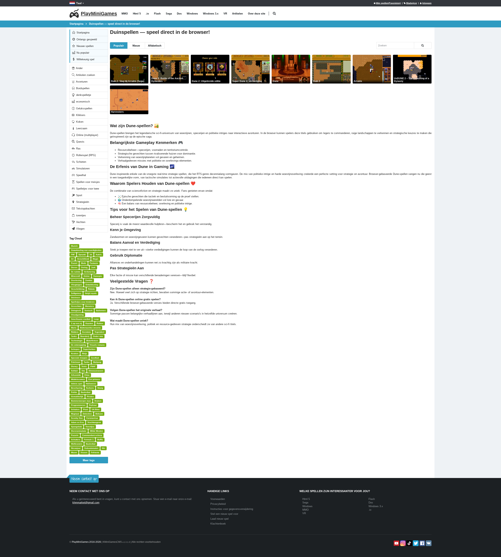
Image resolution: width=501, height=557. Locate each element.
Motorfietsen (92, 341)
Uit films (96, 409)
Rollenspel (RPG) (85, 155)
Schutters (75, 439)
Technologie (77, 341)
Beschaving (76, 388)
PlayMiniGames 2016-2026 (86, 542)
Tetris (84, 366)
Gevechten (76, 306)
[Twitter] (415, 543)
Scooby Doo (77, 418)
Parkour (93, 405)
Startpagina (82, 32)
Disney (74, 366)
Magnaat (75, 414)
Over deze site (256, 13)
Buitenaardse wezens (90, 328)
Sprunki (82, 254)
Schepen (75, 349)
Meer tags (89, 460)
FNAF (93, 366)
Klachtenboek (218, 523)
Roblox (100, 323)
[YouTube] (396, 543)
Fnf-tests (95, 452)
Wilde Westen (96, 431)
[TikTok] (409, 543)
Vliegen (80, 228)
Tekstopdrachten (85, 208)
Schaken (75, 409)
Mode (83, 263)
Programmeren (78, 405)
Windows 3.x (210, 13)
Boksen (99, 414)
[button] (274, 13)
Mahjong (97, 362)
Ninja (84, 353)
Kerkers (90, 388)
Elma (87, 375)
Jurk (93, 267)
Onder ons (98, 336)
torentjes (80, 215)
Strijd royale (91, 293)
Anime (87, 276)
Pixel (85, 409)
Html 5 (137, 13)
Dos (179, 13)
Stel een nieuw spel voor (224, 513)
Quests (79, 141)
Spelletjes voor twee (87, 188)
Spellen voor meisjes (87, 182)
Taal (79, 3)
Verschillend (83, 259)
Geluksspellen (83, 108)
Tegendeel (99, 332)
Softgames (76, 293)
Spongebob (76, 427)
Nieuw (136, 45)
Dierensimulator (78, 431)
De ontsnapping (78, 345)
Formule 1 (89, 439)
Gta (83, 371)
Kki (103, 448)
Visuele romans (97, 345)
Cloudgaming (77, 315)
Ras (78, 148)
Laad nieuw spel (219, 518)
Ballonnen (101, 310)
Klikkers (80, 115)
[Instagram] (402, 543)
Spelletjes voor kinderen (83, 302)
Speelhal (80, 175)
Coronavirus (92, 418)
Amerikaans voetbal (80, 319)
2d (72, 259)
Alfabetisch (154, 45)
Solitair (74, 371)
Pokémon (75, 362)
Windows (192, 13)
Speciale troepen (79, 358)
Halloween (91, 384)
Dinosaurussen (96, 371)
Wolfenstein (76, 444)
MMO (125, 13)
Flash (157, 13)
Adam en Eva (77, 422)
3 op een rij (76, 323)
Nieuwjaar (76, 448)
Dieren (74, 267)
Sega (169, 13)
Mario (73, 328)
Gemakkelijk (77, 396)
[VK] (428, 543)
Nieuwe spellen (85, 46)
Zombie (88, 280)
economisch (82, 101)
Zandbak (95, 358)
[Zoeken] (423, 45)
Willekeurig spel (85, 59)
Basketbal (85, 392)
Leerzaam (81, 128)
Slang (100, 388)
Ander (79, 68)
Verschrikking (77, 289)
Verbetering (89, 272)
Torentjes (90, 427)
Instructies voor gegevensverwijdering (231, 509)
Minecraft (75, 276)
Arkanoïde (76, 375)
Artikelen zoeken (85, 75)
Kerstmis (86, 332)
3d (91, 254)
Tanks (74, 336)
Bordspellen (82, 88)
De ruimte (75, 272)
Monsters (89, 306)
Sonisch (88, 310)
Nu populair (82, 52)
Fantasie (94, 263)
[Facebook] (422, 543)
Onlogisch (76, 310)
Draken (98, 401)
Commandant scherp (92, 435)
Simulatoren (82, 168)
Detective (87, 414)
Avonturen (81, 81)
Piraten (90, 396)
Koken (79, 121)
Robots (91, 289)
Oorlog (84, 267)
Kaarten (89, 323)
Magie (95, 259)
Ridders (74, 332)
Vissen (84, 452)
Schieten (80, 161)
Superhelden (89, 349)
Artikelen (237, 13)
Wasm (74, 452)
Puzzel (74, 263)
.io (147, 13)
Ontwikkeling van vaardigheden (86, 250)
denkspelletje (83, 94)
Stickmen (75, 297)
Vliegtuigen (76, 285)
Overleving (76, 280)
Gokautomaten (91, 448)
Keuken (74, 353)
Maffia (100, 439)
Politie (74, 392)
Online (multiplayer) (86, 135)
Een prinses (94, 379)
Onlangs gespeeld (86, 39)
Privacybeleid (218, 503)
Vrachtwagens (94, 422)
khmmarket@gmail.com (85, 502)
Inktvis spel (76, 384)
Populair (119, 45)
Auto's (99, 254)
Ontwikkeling (92, 285)
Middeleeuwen (78, 379)
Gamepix (97, 276)
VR (225, 13)
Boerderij (84, 336)
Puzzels (74, 435)
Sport (78, 195)
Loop (96, 319)
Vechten (80, 222)
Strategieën (82, 201)
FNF (73, 254)
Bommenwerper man (81, 401)
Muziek (74, 246)
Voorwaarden (217, 499)
